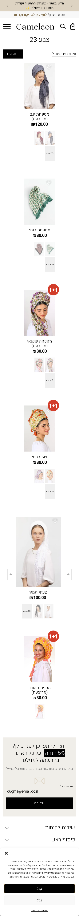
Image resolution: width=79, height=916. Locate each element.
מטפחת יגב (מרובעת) (39, 116)
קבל (39, 888)
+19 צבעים (28, 611)
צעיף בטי (39, 457)
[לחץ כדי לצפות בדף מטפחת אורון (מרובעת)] (39, 659)
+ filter (13, 54)
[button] (6, 853)
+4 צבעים (50, 264)
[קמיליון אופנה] (35, 26)
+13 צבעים (50, 153)
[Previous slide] (72, 6)
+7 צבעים (50, 380)
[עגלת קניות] (73, 26)
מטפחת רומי (39, 230)
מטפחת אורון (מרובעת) (39, 690)
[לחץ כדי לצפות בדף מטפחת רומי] (39, 202)
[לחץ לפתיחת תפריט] (7, 26)
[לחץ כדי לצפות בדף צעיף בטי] (39, 428)
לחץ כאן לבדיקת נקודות (30, 14)
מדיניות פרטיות (39, 910)
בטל (39, 900)
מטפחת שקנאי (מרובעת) (39, 343)
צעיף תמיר (40, 592)
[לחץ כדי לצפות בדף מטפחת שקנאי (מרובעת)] (39, 313)
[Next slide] (7, 6)
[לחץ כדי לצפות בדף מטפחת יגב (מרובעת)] (39, 86)
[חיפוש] (63, 26)
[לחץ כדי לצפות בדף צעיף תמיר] (39, 552)
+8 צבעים (50, 491)
